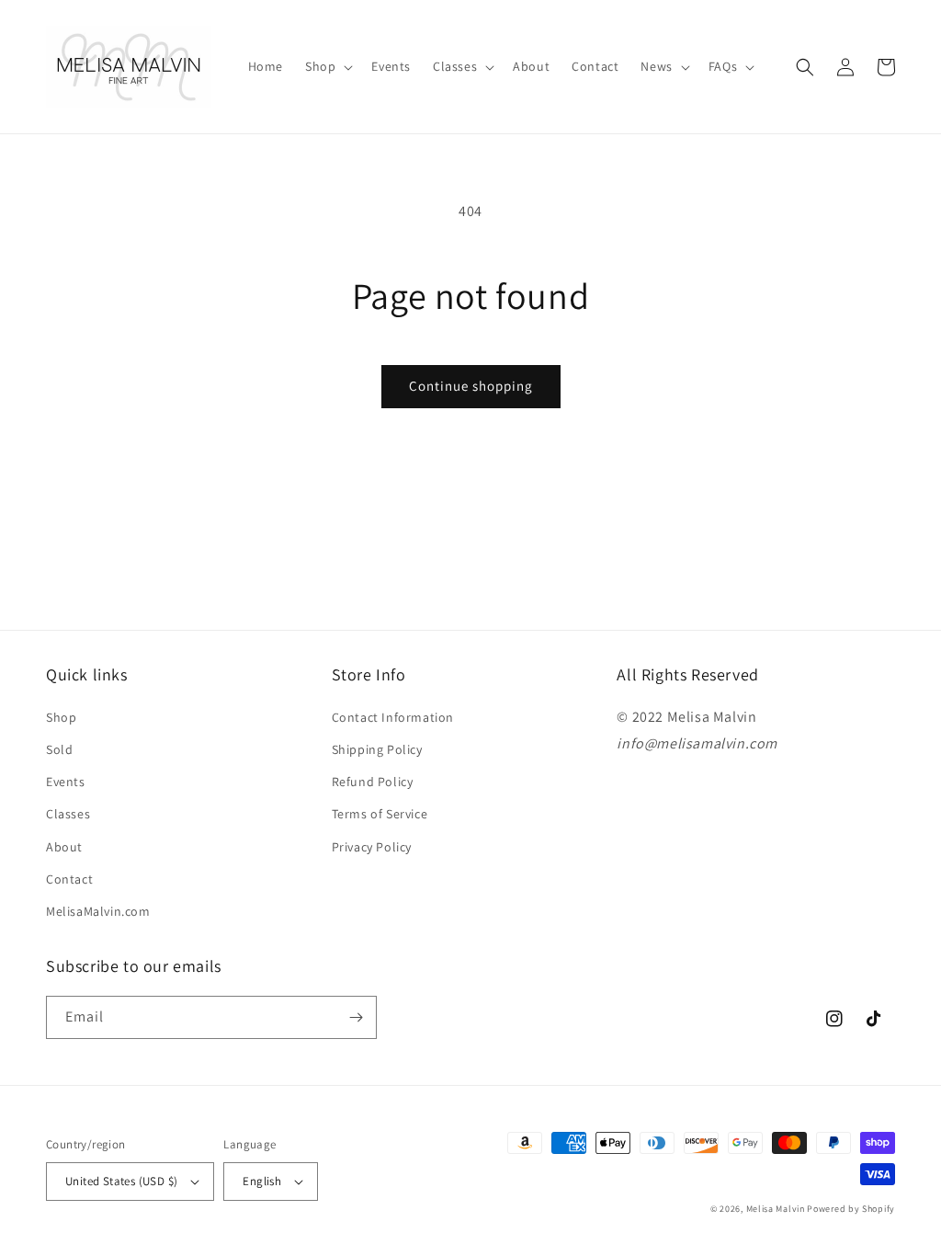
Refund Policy (373, 781)
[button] (327, 66)
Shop (61, 717)
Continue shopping (471, 385)
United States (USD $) (121, 1181)
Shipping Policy (377, 749)
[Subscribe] (355, 1017)
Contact (69, 879)
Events (65, 781)
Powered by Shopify (851, 1209)
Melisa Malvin (775, 1209)
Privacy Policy (372, 847)
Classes (68, 813)
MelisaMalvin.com (98, 911)
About (64, 847)
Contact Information (393, 717)
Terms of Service (380, 813)
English (262, 1181)
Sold (59, 749)
